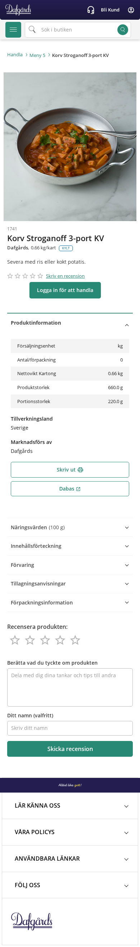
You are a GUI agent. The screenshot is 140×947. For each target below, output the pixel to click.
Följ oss (27, 885)
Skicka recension (70, 749)
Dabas (70, 488)
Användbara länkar (47, 858)
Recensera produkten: (37, 627)
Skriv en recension (65, 276)
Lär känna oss (37, 805)
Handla (15, 54)
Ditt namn (30, 715)
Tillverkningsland (32, 418)
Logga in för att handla (65, 290)
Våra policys (35, 832)
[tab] (70, 323)
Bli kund (110, 9)
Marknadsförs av (31, 442)
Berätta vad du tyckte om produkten (52, 662)
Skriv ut (70, 469)
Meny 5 (37, 55)
